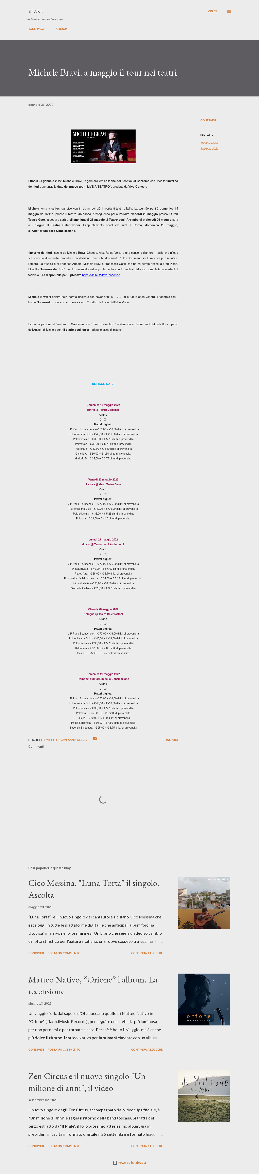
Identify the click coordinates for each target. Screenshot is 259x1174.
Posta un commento (64, 953)
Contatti (62, 28)
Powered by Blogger (132, 1162)
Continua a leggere (147, 953)
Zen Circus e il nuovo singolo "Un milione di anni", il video (87, 1082)
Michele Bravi (209, 142)
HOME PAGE (36, 28)
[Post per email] (95, 740)
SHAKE (35, 11)
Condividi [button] (208, 120)
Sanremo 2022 (209, 148)
